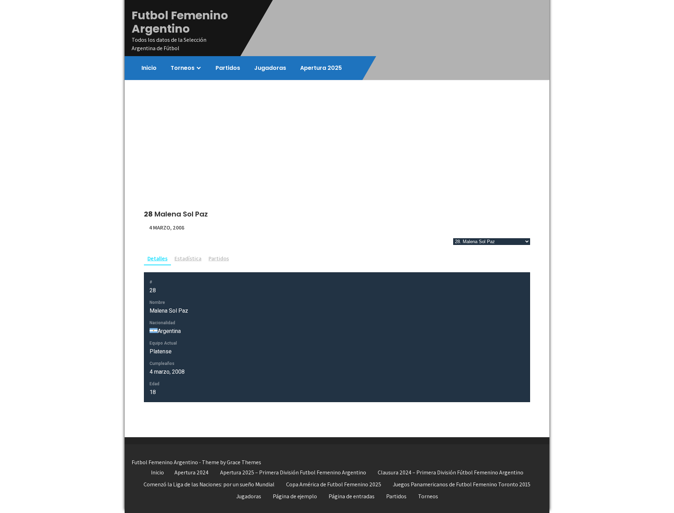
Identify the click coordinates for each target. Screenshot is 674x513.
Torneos (182, 68)
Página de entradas (352, 496)
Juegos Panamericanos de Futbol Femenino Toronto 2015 (461, 484)
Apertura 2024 (191, 472)
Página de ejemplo (295, 496)
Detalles (157, 258)
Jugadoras (270, 68)
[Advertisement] (337, 133)
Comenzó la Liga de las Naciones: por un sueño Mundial (209, 484)
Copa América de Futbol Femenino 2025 (333, 484)
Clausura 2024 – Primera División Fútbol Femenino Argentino (450, 472)
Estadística (187, 258)
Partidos (228, 68)
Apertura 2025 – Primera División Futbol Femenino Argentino (293, 472)
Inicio (149, 68)
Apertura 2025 (321, 68)
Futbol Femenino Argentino (180, 21)
